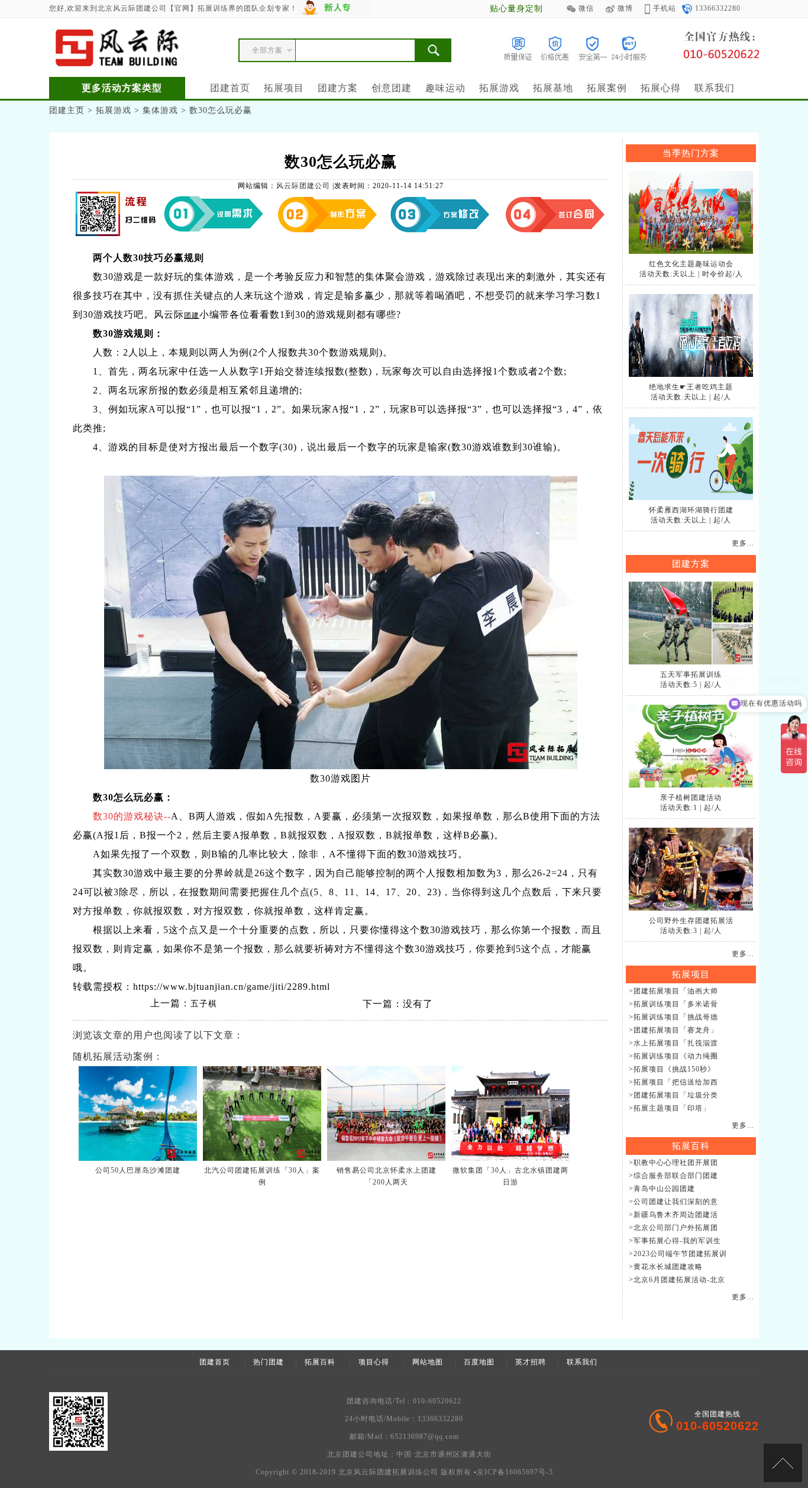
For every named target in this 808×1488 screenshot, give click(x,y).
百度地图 (479, 1362)
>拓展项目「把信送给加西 (673, 1082)
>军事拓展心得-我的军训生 (675, 1241)
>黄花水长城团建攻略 (666, 1267)
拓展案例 (607, 88)
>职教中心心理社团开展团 (673, 1162)
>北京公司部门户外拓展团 (673, 1228)
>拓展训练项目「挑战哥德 (673, 1017)
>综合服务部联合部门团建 (673, 1175)
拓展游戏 (499, 88)
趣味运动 (445, 88)
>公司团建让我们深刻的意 (673, 1201)
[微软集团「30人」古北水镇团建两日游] (510, 1158)
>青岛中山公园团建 (662, 1188)
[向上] (783, 1463)
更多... (743, 543)
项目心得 (373, 1362)
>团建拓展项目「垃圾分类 (673, 1095)
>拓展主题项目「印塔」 (669, 1108)
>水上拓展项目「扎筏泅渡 (673, 1043)
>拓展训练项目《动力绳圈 (673, 1056)
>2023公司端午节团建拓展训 (678, 1254)
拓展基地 (553, 88)
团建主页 (67, 110)
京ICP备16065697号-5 (515, 1472)
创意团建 (391, 88)
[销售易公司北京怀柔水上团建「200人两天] (386, 1158)
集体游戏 (160, 110)
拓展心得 (661, 88)
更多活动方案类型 (122, 88)
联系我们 (714, 88)
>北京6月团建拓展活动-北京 (677, 1280)
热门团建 (268, 1362)
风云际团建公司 (303, 186)
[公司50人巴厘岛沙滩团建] (138, 1158)
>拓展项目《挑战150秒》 (672, 1069)
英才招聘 (530, 1362)
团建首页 (230, 88)
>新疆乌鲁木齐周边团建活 (673, 1215)
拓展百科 (320, 1362)
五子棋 (203, 1003)
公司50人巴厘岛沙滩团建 (137, 1170)
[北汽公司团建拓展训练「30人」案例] (262, 1158)
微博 (625, 8)
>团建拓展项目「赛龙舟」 (673, 1030)
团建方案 (338, 88)
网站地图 (427, 1362)
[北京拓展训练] (116, 48)
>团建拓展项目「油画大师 (673, 991)
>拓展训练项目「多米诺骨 (673, 1004)
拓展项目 (284, 88)
